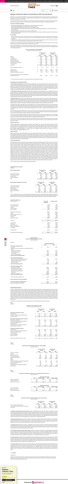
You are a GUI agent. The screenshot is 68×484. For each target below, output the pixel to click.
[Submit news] (5, 239)
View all (66, 1)
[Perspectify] (5, 241)
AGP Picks (2, 1)
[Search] (51, 10)
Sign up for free (8, 479)
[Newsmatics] (5, 245)
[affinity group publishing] (5, 243)
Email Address (4, 476)
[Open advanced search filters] (53, 10)
